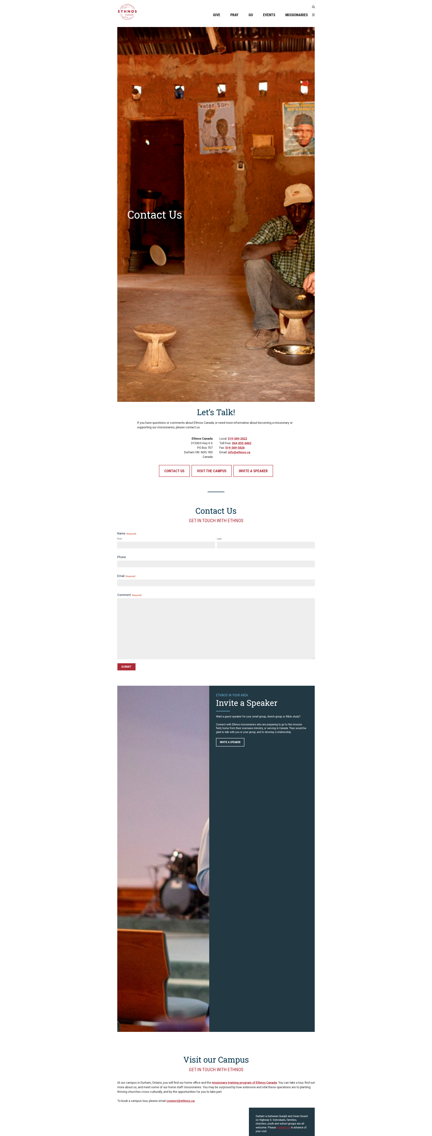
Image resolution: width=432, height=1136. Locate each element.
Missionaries (296, 15)
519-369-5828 (235, 447)
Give (216, 15)
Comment (129, 595)
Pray (234, 15)
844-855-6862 (241, 443)
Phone (121, 557)
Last (219, 538)
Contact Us (174, 471)
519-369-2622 (237, 438)
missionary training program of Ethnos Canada (244, 1082)
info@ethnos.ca (239, 452)
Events (269, 15)
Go (251, 15)
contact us (283, 1127)
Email (126, 576)
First (119, 538)
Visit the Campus (211, 471)
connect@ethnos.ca (180, 1101)
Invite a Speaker (253, 471)
